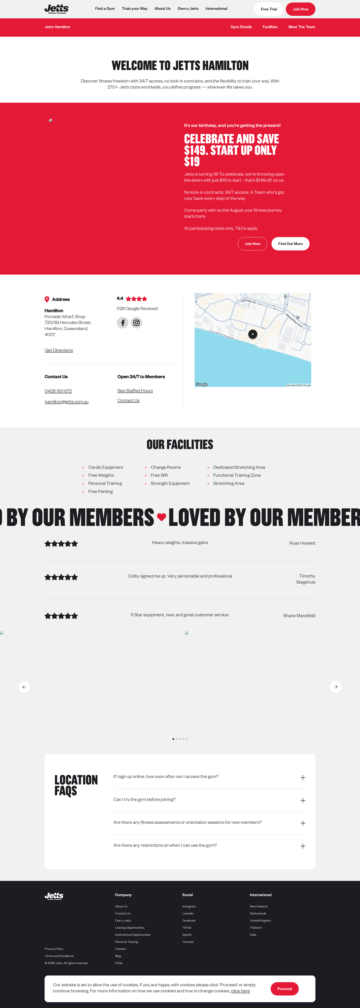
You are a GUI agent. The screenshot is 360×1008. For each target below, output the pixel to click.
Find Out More (290, 244)
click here (240, 991)
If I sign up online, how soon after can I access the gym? (165, 777)
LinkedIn (188, 914)
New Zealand (259, 907)
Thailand (256, 928)
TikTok (186, 928)
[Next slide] (336, 687)
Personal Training (126, 942)
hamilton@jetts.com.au (67, 402)
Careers (120, 949)
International (216, 9)
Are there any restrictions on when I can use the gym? (165, 846)
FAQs (118, 963)
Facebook (189, 921)
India (253, 935)
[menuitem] (241, 27)
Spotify (187, 935)
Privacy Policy (54, 949)
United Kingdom (260, 921)
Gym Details (241, 27)
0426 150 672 (58, 391)
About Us (163, 9)
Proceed (285, 989)
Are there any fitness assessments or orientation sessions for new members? (187, 823)
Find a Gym (105, 9)
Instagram (189, 907)
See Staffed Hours (135, 391)
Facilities (270, 27)
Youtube (188, 942)
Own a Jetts (188, 9)
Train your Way (135, 9)
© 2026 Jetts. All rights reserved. (66, 963)
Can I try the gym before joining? (144, 800)
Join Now (301, 10)
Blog (118, 956)
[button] (173, 739)
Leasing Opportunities (129, 928)
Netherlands (258, 914)
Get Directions (59, 351)
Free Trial (269, 10)
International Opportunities (133, 935)
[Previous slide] (24, 687)
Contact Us (129, 401)
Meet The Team (302, 27)
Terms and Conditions (59, 956)
